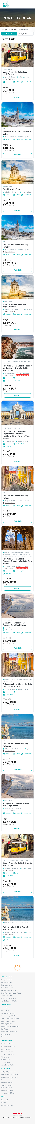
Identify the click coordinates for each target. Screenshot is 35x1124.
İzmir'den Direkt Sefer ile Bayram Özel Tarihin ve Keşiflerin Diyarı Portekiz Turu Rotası (16, 434)
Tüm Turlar (14, 29)
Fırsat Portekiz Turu (11, 189)
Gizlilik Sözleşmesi (26, 1117)
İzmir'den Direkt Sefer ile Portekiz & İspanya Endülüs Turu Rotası (17, 561)
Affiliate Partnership (7, 1105)
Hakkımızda (4, 1100)
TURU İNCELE (17, 97)
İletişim (3, 1102)
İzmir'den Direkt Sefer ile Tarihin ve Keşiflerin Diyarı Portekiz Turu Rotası (17, 368)
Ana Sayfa (4, 29)
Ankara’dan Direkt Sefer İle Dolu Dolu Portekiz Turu (17, 685)
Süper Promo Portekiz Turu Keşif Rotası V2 (15, 305)
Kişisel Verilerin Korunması (11, 1117)
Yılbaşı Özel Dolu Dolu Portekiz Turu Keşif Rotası (16, 804)
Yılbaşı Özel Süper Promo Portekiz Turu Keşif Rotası (14, 624)
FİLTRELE (9, 34)
